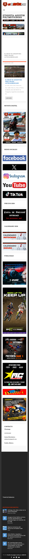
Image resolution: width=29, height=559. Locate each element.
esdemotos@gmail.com (10, 439)
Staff (8, 85)
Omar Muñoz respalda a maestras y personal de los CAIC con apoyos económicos (17, 535)
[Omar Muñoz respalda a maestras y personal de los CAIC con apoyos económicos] (5, 535)
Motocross (18, 85)
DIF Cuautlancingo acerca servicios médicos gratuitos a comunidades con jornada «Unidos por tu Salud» (16, 545)
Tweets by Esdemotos (8, 497)
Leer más (9, 98)
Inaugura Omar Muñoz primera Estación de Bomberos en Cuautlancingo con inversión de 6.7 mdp (16, 519)
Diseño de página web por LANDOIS (16, 555)
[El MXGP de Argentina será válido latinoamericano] (14, 71)
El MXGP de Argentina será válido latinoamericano (12, 55)
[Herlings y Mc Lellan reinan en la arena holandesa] (5, 511)
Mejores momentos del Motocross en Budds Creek (15, 527)
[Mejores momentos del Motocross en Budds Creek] (5, 528)
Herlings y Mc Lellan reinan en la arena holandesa (17, 510)
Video (14, 513)
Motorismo (10, 523)
